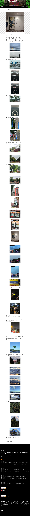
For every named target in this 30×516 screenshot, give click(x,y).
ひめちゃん (15, 452)
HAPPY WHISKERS (3, 491)
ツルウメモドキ (19, 503)
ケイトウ (27, 502)
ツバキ (17, 503)
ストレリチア (9, 503)
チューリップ (13, 454)
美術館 (10, 441)
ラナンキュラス (18, 504)
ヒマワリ (4, 455)
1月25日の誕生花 (3, 475)
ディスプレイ (23, 454)
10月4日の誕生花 (3, 461)
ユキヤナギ (16, 504)
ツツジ (16, 503)
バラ (1, 455)
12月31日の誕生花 (3, 477)
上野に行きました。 (11, 34)
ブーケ (11, 455)
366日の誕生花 (3, 459)
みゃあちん (23, 452)
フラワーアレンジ (7, 455)
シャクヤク (6, 503)
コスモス (2, 503)
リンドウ (21, 504)
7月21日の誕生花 (3, 468)
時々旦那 (27, 6)
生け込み (26, 504)
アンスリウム (12, 453)
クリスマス (22, 453)
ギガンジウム (19, 502)
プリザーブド (13, 504)
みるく (27, 452)
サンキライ (4, 503)
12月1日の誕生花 (3, 463)
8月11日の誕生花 (3, 482)
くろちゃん (8, 452)
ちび (13, 452)
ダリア (11, 503)
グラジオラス (25, 502)
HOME (21, 6)
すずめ (11, 452)
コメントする (11, 35)
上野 (7, 441)
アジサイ (2, 502)
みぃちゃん (19, 452)
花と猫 (2, 6)
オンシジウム (16, 502)
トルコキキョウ (27, 503)
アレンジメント (7, 453)
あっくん (3, 452)
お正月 (6, 452)
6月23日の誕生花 (3, 470)
